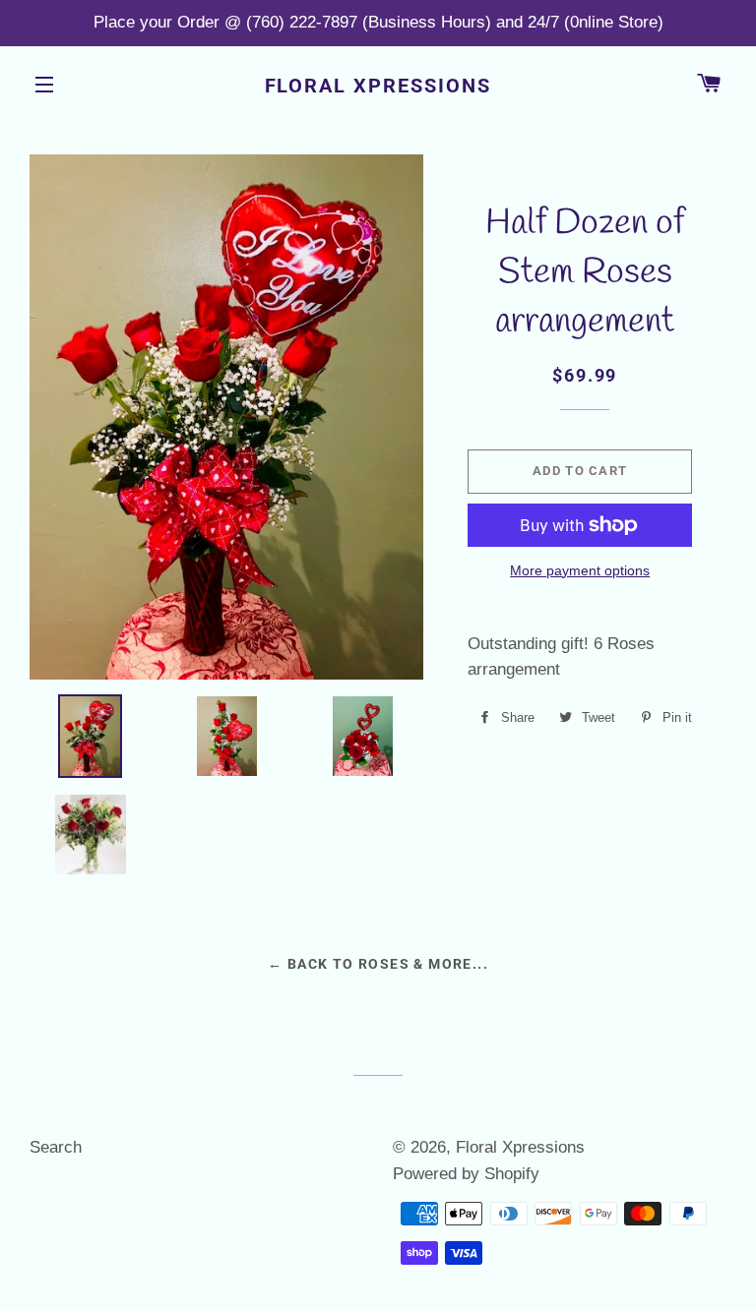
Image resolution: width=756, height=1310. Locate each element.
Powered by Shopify (466, 1173)
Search (56, 1147)
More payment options (580, 570)
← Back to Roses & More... (378, 964)
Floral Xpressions (378, 85)
